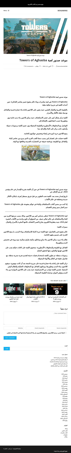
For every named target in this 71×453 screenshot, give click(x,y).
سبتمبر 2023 (64, 416)
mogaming (62, 10)
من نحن (10, 448)
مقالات (37, 66)
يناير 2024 (65, 408)
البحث (66, 346)
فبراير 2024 (64, 406)
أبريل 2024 (64, 402)
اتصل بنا (5, 448)
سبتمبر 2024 (64, 392)
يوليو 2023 (65, 420)
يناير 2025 (65, 384)
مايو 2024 (65, 400)
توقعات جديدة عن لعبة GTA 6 (60, 357)
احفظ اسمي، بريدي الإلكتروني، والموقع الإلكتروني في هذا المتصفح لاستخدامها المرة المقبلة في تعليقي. (36, 333)
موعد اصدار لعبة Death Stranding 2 (58, 362)
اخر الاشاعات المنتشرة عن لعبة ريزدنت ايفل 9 (57, 298)
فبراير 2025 (64, 382)
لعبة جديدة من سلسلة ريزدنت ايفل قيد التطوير (13, 298)
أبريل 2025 (64, 378)
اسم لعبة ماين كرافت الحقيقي (60, 364)
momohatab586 (62, 66)
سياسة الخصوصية (17, 448)
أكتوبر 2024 (64, 390)
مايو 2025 (65, 376)
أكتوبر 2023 (64, 414)
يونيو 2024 (65, 398)
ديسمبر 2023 (64, 410)
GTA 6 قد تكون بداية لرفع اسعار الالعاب (35, 298)
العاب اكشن (64, 431)
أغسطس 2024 (63, 394)
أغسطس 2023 (63, 418)
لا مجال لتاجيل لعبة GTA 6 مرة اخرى (59, 359)
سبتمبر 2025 (64, 374)
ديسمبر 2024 (64, 386)
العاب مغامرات (64, 433)
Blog (66, 428)
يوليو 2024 (65, 396)
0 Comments (29, 66)
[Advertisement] (35, 83)
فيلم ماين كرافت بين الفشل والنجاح (59, 366)
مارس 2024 (64, 404)
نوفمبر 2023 (64, 412)
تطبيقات (65, 435)
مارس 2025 (64, 380)
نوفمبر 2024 (64, 388)
